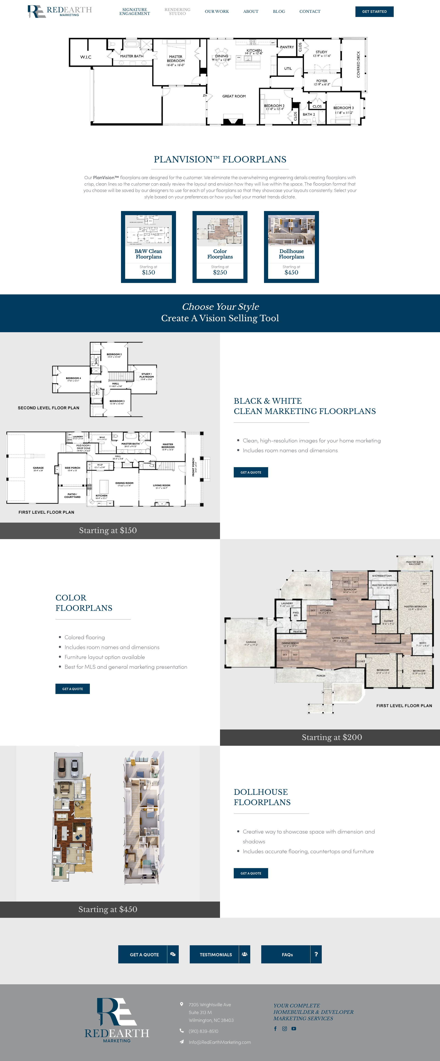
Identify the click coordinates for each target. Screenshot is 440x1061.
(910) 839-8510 (203, 1031)
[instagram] (284, 1028)
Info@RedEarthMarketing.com (220, 1042)
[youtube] (294, 1028)
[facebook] (275, 1028)
